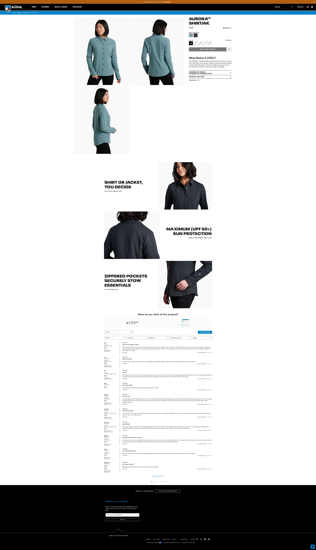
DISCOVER (77, 7)
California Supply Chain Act (171, 542)
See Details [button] (167, 2)
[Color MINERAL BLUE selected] (191, 35)
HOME (14, 12)
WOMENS (19, 12)
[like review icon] (208, 352)
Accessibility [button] (183, 539)
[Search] (292, 7)
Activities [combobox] (130, 338)
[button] (210, 73)
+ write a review (205, 332)
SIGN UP (122, 519)
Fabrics (174, 539)
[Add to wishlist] (229, 49)
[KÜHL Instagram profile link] (201, 539)
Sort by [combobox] (107, 338)
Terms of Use (156, 539)
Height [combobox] (195, 338)
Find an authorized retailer (168, 491)
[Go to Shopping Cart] (311, 7)
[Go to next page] (167, 481)
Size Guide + (229, 40)
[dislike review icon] (210, 352)
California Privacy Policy (188, 542)
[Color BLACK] (196, 35)
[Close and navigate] (314, 2)
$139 (191, 28)
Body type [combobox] (152, 338)
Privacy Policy (166, 539)
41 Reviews (133, 323)
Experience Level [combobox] (176, 338)
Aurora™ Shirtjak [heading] (200, 20)
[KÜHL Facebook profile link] (197, 539)
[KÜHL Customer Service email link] (205, 539)
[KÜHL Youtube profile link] (209, 539)
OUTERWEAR (26, 12)
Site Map (147, 539)
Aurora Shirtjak (34, 12)
